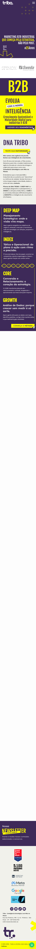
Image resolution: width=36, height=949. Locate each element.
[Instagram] (12, 909)
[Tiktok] (20, 909)
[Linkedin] (16, 909)
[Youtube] (24, 909)
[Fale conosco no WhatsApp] (31, 944)
